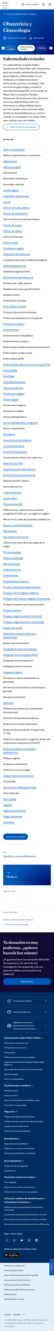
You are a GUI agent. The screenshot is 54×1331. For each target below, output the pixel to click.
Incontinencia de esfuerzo (17, 440)
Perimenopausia (12, 552)
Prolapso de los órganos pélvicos (21, 592)
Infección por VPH (13, 463)
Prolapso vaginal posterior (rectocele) (23, 621)
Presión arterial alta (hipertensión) (21, 587)
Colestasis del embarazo (16, 254)
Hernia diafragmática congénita (20, 422)
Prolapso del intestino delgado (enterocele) (26, 598)
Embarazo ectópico (14, 323)
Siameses (8, 702)
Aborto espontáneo (14, 149)
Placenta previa (11, 563)
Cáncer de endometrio (15, 213)
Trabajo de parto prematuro (18, 775)
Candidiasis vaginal (13, 248)
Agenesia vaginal (12, 166)
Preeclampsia (10, 575)
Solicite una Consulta (17, 38)
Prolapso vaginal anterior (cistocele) (22, 616)
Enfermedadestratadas (26, 48)
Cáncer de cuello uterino (16, 207)
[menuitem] (26, 48)
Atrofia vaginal (11, 190)
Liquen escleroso (12, 492)
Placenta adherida (13, 558)
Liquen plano (10, 498)
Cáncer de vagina (12, 230)
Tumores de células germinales (20, 787)
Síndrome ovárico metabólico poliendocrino (19, 750)
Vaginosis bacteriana (14, 810)
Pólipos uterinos (12, 569)
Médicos (42, 48)
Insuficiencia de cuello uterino (19, 469)
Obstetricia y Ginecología (17, 26)
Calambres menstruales (16, 196)
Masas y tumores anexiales (18, 525)
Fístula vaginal (10, 399)
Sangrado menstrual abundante (20, 654)
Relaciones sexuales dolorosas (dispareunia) (19, 635)
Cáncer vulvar (10, 242)
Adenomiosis (10, 161)
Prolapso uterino (12, 610)
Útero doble (9, 799)
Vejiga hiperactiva (12, 816)
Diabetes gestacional (14, 265)
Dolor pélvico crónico (14, 306)
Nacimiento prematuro (15, 536)
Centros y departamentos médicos (21, 14)
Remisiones (39, 38)
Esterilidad (9, 376)
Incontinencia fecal (13, 445)
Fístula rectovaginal (13, 393)
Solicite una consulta (15, 836)
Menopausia (10, 530)
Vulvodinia (8, 822)
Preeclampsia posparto (16, 581)
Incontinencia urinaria (15, 451)
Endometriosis (11, 329)
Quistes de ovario (12, 627)
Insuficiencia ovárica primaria (19, 474)
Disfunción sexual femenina (18, 277)
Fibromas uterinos (13, 387)
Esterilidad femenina (14, 381)
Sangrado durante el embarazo (20, 648)
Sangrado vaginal (12, 672)
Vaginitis (7, 804)
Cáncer (7, 201)
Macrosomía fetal (12, 504)
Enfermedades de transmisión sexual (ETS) (26, 364)
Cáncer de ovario (12, 225)
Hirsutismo (9, 434)
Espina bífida (10, 370)
